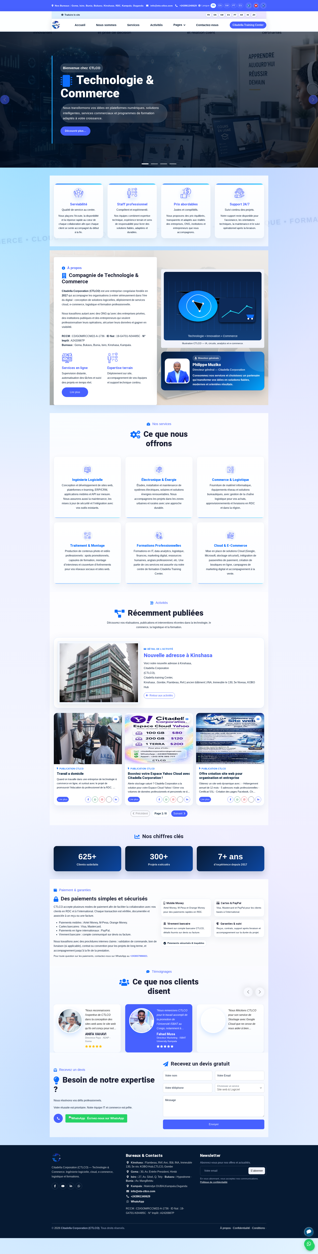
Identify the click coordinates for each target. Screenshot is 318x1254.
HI (248, 15)
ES (240, 5)
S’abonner (257, 1170)
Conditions (258, 1228)
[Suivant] (313, 100)
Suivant (178, 813)
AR (241, 15)
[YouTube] (256, 6)
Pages (177, 25)
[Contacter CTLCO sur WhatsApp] (309, 1244)
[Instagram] (102, 799)
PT (233, 5)
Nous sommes (106, 25)
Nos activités (73, 134)
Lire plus (75, 392)
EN (219, 5)
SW (227, 5)
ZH (254, 15)
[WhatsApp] (95, 799)
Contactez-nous (207, 25)
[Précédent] (5, 100)
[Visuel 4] (172, 163)
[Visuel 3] (163, 163)
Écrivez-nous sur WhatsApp (105, 1118)
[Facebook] (249, 6)
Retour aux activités (161, 695)
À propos (225, 1228)
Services (133, 25)
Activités (156, 25)
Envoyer (214, 1124)
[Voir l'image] (115, 719)
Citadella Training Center (248, 25)
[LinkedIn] (263, 6)
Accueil (80, 25)
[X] (109, 799)
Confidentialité (241, 1228)
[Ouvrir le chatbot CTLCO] (309, 1232)
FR (213, 5)
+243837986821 (138, 956)
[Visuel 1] (145, 163)
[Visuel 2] (154, 163)
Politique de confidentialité (213, 1182)
